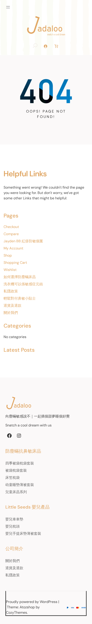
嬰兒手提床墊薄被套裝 (23, 533)
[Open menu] (8, 7)
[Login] (45, 46)
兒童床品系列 (16, 492)
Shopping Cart (15, 262)
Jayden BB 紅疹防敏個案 (23, 241)
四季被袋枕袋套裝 (19, 463)
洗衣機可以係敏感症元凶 (23, 284)
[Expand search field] (35, 46)
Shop (8, 255)
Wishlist (10, 269)
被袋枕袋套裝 (16, 470)
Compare (11, 234)
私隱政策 (11, 291)
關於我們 (11, 312)
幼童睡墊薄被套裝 (19, 484)
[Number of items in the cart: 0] (56, 46)
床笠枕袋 (12, 477)
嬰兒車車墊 (14, 519)
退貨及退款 (12, 305)
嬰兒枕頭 (12, 526)
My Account (13, 248)
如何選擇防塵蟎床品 (20, 277)
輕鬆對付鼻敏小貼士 (20, 298)
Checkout (11, 226)
